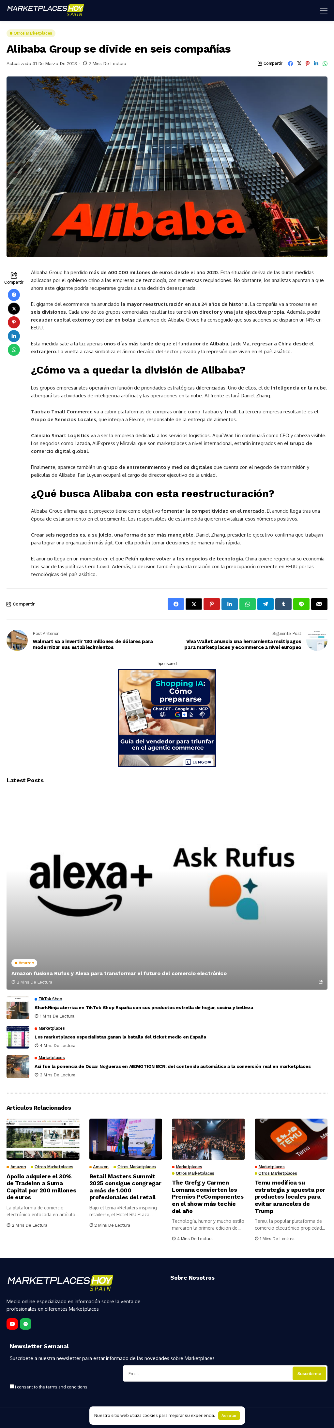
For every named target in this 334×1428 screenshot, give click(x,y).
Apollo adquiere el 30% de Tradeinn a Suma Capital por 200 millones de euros (41, 1187)
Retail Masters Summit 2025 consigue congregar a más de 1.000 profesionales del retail (125, 1187)
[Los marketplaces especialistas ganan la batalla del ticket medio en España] (18, 1037)
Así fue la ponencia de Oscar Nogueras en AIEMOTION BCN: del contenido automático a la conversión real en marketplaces (173, 1066)
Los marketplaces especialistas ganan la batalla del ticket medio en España (120, 1036)
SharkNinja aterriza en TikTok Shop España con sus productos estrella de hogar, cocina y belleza (144, 1007)
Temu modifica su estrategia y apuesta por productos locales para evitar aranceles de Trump (290, 1196)
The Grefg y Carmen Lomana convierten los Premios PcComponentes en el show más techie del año (207, 1196)
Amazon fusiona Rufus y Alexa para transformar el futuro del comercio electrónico (118, 973)
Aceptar (229, 1415)
